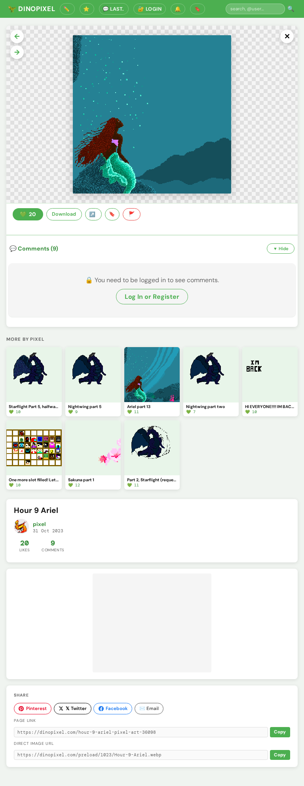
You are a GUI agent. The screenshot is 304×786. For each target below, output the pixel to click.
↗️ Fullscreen (93, 214)
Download (64, 214)
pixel (39, 524)
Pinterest (36, 708)
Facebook (116, 708)
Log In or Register (152, 296)
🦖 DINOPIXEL (31, 8)
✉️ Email (149, 708)
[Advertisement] (152, 622)
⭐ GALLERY (87, 9)
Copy (280, 732)
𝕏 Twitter (76, 708)
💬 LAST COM (114, 9)
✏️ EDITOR (67, 9)
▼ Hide (281, 248)
